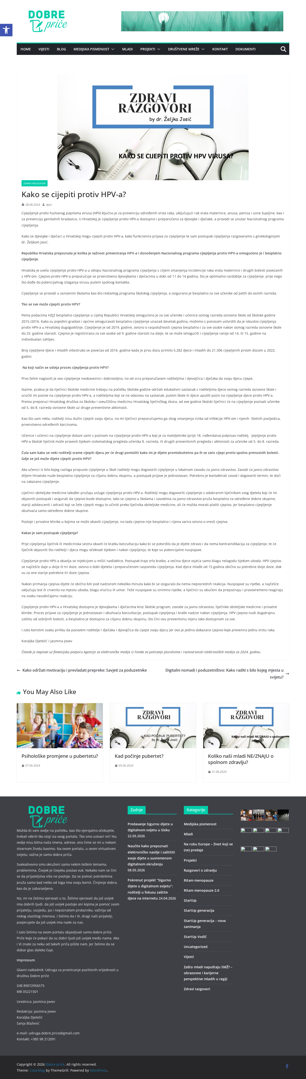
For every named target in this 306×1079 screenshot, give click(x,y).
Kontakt (220, 49)
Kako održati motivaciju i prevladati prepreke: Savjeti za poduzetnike (84, 670)
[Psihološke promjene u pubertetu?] (60, 706)
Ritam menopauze (198, 880)
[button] (6, 30)
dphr (49, 205)
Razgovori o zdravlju (200, 870)
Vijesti (43, 49)
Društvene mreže (183, 49)
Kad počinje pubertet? (139, 756)
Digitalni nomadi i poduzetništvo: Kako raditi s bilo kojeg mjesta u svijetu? (224, 674)
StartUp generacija (199, 910)
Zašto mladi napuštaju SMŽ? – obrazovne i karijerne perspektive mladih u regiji (208, 973)
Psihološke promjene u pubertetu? (60, 756)
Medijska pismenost (91, 49)
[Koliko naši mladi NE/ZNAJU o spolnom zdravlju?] (246, 706)
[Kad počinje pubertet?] (153, 706)
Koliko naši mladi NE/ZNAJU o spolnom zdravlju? (240, 759)
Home (26, 49)
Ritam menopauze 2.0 (201, 890)
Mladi (127, 49)
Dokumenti (245, 49)
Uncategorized (196, 946)
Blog (61, 49)
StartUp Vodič (195, 936)
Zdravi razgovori (34, 183)
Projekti (147, 49)
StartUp (190, 900)
